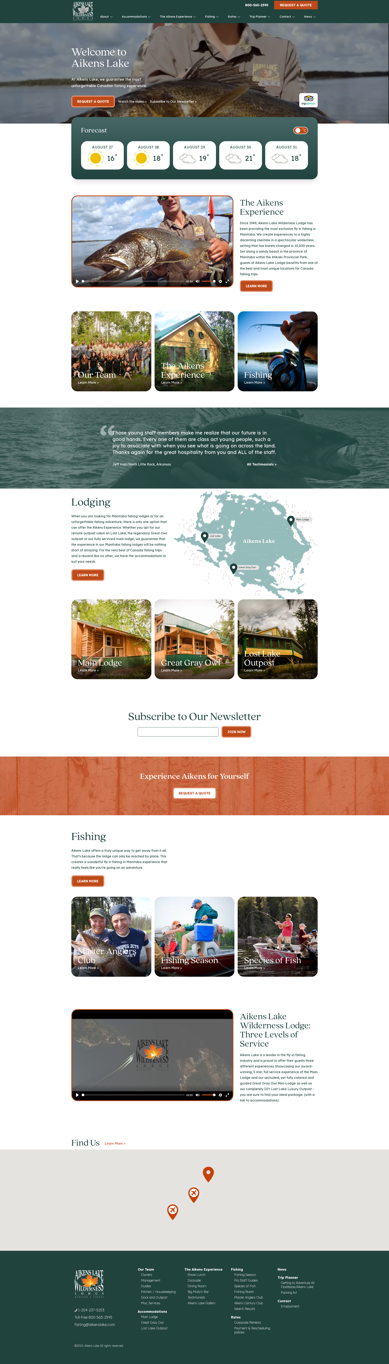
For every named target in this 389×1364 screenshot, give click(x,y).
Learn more (87, 575)
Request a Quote (296, 5)
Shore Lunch (196, 1275)
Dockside (194, 1280)
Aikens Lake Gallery (201, 1303)
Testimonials (196, 1297)
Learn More (256, 286)
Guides (146, 1286)
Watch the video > (132, 101)
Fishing (210, 16)
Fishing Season (245, 1275)
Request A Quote (195, 793)
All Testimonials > (262, 464)
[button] (172, 1212)
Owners (146, 1275)
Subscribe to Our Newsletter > (173, 101)
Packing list (289, 1292)
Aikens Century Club (248, 1303)
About (105, 16)
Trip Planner (258, 16)
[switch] (300, 130)
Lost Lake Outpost (154, 1328)
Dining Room (197, 1286)
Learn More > (115, 1143)
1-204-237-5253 (91, 1310)
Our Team (146, 1269)
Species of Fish (245, 1286)
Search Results (244, 1309)
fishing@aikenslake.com (95, 1324)
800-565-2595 (256, 5)
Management (150, 1280)
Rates (232, 16)
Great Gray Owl (152, 1322)
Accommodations (135, 16)
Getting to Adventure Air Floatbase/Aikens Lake (298, 1285)
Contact (286, 16)
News (308, 16)
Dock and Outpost (154, 1297)
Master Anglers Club (248, 1297)
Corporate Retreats (247, 1322)
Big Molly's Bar (198, 1292)
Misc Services (150, 1303)
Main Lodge (149, 1317)
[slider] (133, 281)
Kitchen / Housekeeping (158, 1292)
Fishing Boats (244, 1292)
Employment (290, 1306)
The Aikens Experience (176, 16)
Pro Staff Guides (246, 1280)
